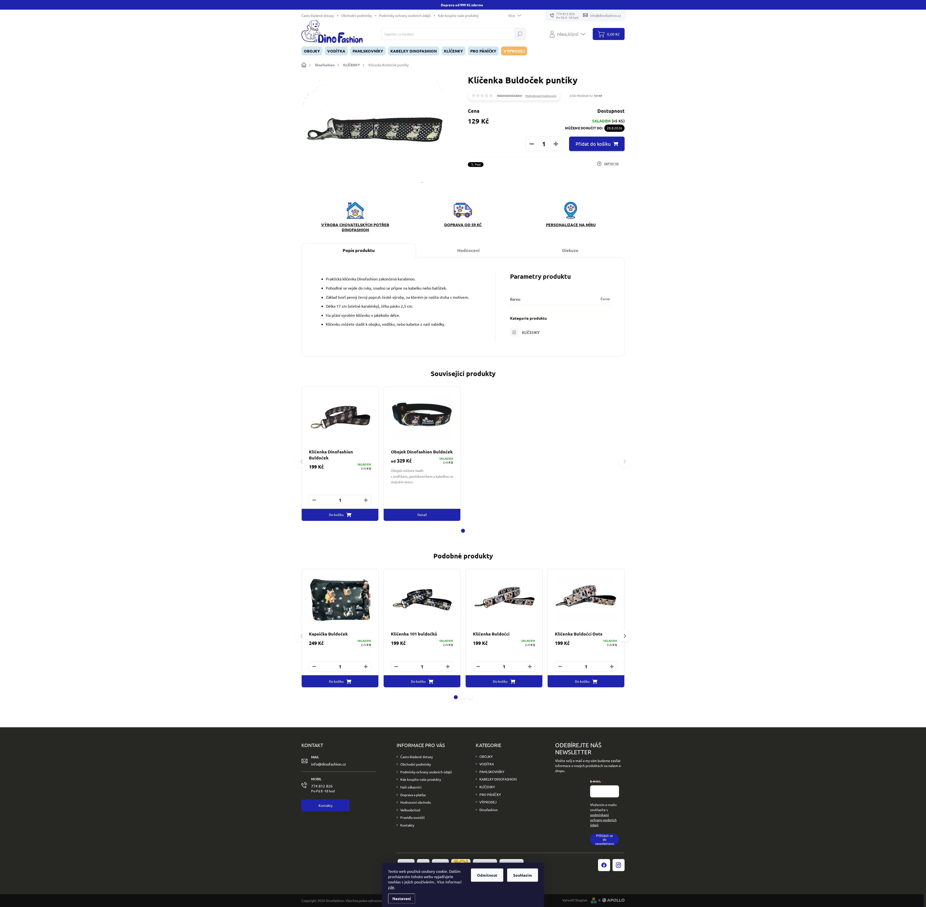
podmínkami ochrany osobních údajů (603, 820)
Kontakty (407, 825)
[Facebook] (604, 865)
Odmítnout (487, 875)
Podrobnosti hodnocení (540, 96)
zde (391, 887)
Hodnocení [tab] (468, 250)
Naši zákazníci (411, 787)
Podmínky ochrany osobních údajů (405, 15)
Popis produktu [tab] (359, 250)
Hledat (520, 34)
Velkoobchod (410, 810)
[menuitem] (311, 50)
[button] (366, 500)
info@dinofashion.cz (328, 763)
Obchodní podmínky (356, 15)
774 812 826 (323, 788)
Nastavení (401, 898)
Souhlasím (522, 875)
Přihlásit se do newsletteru (604, 840)
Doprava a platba (413, 795)
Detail (422, 514)
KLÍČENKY (531, 332)
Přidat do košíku (593, 144)
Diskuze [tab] (570, 250)
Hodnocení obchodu (415, 802)
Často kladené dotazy (317, 15)
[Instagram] (619, 865)
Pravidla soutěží (412, 817)
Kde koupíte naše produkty (458, 15)
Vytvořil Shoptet (574, 900)
